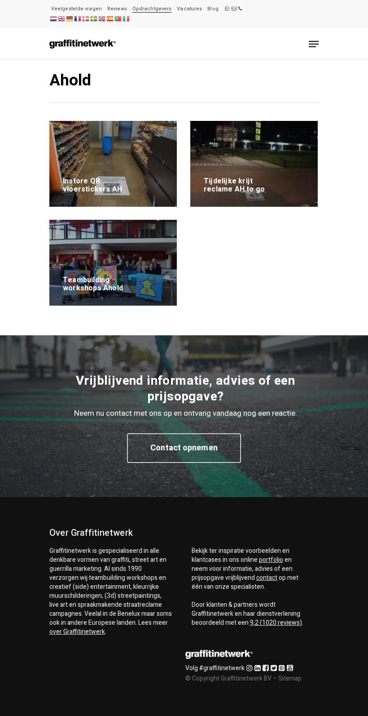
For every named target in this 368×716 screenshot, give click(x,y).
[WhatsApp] (227, 9)
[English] (61, 18)
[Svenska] (93, 18)
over (77, 631)
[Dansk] (85, 18)
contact (266, 578)
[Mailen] (234, 9)
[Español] (110, 18)
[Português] (118, 18)
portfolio (271, 560)
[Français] (77, 18)
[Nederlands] (53, 18)
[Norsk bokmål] (101, 18)
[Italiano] (126, 18)
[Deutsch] (69, 18)
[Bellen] (240, 9)
